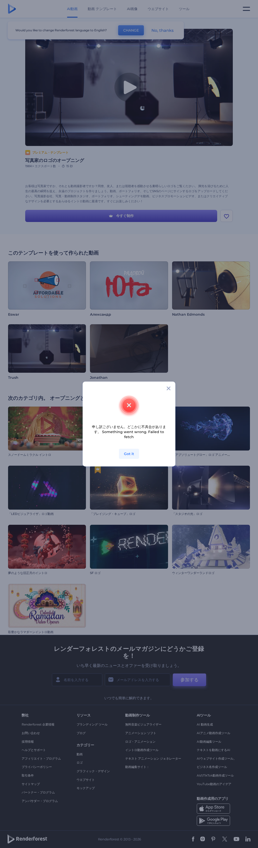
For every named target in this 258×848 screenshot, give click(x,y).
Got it (129, 454)
